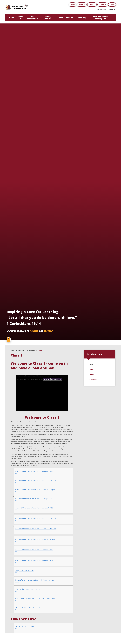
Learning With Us (21, 350)
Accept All (46, 379)
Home (12, 350)
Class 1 (40, 350)
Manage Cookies (56, 379)
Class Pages (32, 350)
